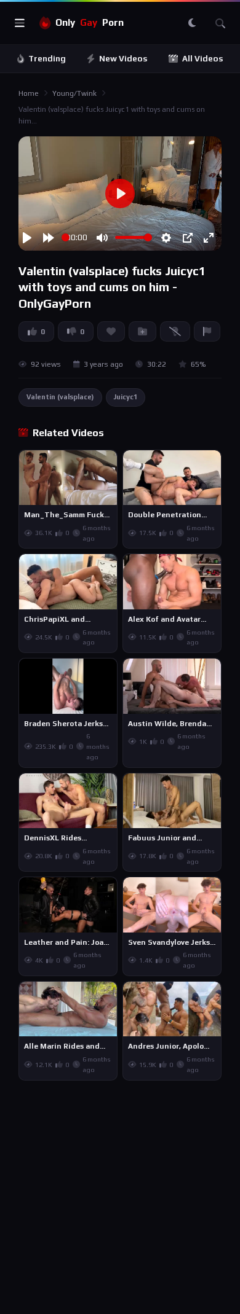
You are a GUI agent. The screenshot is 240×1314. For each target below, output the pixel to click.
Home (28, 93)
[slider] (66, 237)
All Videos (202, 58)
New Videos (123, 58)
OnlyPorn (89, 22)
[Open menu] (19, 23)
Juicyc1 (125, 397)
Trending (47, 58)
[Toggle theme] (192, 23)
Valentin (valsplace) (60, 397)
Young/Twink (74, 93)
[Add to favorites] (107, 465)
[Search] (220, 23)
